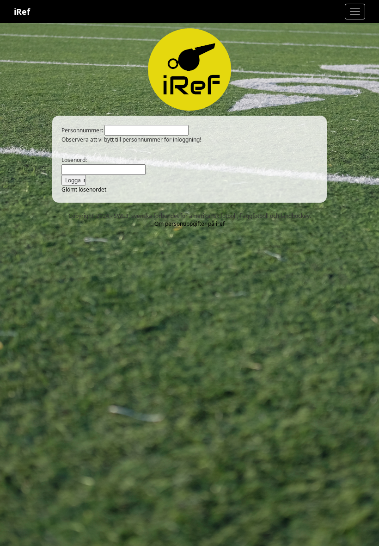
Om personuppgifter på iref (189, 224)
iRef (22, 11)
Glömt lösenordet (83, 189)
